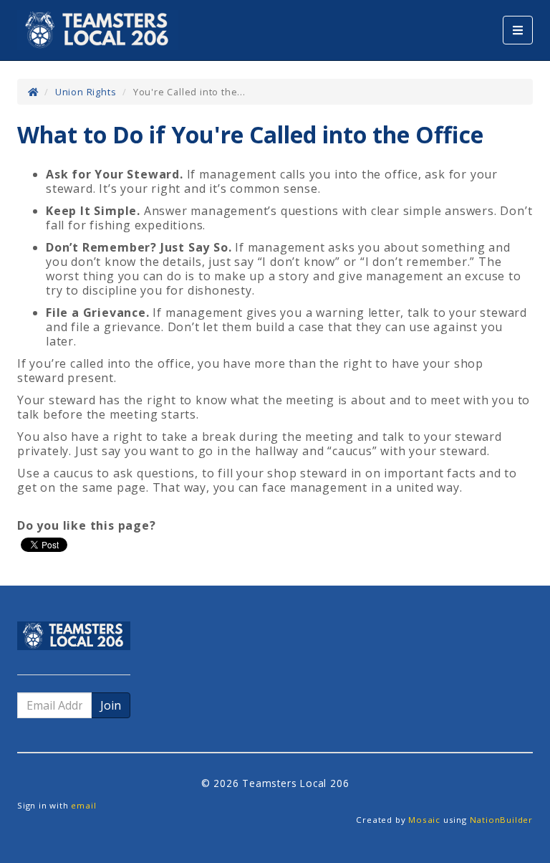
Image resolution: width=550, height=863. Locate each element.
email (83, 805)
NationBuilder (501, 819)
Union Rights (86, 91)
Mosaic (424, 819)
